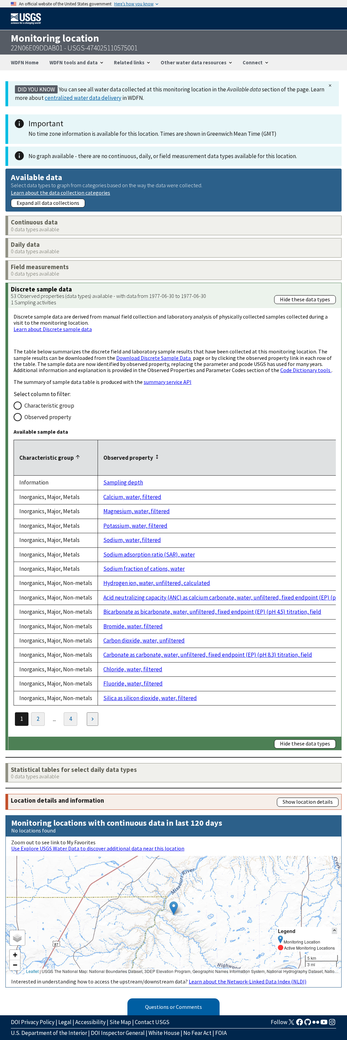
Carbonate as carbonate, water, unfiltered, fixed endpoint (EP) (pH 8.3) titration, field (207, 654)
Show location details (308, 801)
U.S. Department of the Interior (49, 1033)
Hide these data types (305, 299)
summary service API (167, 381)
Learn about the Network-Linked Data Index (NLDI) (247, 981)
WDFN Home (25, 62)
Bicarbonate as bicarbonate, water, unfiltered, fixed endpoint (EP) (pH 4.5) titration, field (212, 611)
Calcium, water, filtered (132, 497)
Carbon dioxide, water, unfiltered (144, 640)
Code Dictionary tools (305, 370)
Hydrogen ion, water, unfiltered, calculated (156, 583)
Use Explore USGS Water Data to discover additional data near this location (97, 848)
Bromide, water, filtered (133, 626)
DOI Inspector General (118, 1033)
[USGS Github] (308, 1024)
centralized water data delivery (83, 98)
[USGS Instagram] (332, 1024)
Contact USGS (152, 1022)
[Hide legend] (334, 931)
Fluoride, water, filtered (133, 683)
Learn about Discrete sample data (53, 329)
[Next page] (92, 719)
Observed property (47, 417)
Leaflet (32, 971)
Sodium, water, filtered (132, 540)
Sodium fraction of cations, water (144, 568)
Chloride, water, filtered (132, 669)
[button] (173, 908)
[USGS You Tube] (324, 1024)
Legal (65, 1022)
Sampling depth (123, 482)
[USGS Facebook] (299, 1024)
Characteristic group (49, 405)
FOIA (221, 1033)
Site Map (120, 1022)
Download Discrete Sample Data (154, 357)
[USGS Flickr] (316, 1024)
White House (164, 1033)
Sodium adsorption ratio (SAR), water (149, 554)
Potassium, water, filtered (135, 525)
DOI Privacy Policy (33, 1022)
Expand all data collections (48, 202)
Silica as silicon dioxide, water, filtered (150, 698)
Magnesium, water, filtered (136, 511)
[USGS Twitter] (291, 1024)
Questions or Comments (173, 1006)
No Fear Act (197, 1033)
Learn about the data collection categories (60, 192)
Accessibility (90, 1022)
